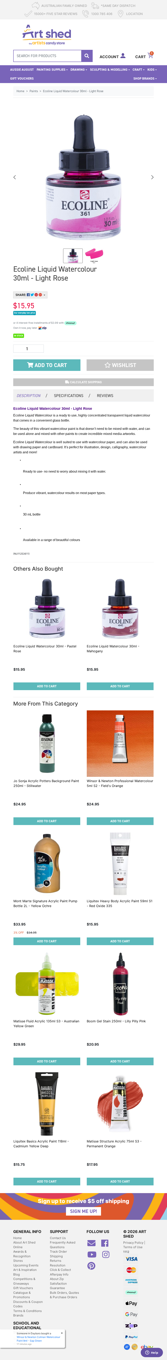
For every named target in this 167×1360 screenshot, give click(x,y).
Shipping (56, 1256)
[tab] (32, 395)
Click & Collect (60, 1270)
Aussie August (22, 69)
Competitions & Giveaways (24, 1281)
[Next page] (152, 177)
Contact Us (58, 1238)
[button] (120, 365)
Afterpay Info (59, 1274)
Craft (137, 69)
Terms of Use (133, 1247)
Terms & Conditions (27, 1311)
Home (17, 1238)
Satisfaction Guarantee (58, 1286)
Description (31, 395)
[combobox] (53, 56)
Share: (21, 295)
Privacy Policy (133, 1243)
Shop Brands (143, 78)
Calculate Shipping (85, 382)
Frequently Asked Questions (62, 1244)
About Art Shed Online (24, 1244)
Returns (55, 1261)
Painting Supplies (51, 69)
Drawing (77, 69)
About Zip (57, 1279)
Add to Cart (50, 365)
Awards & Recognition (22, 1254)
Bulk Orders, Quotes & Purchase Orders (64, 1295)
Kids (150, 69)
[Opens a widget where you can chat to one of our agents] (152, 1353)
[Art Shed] (47, 34)
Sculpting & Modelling (108, 69)
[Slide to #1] (73, 256)
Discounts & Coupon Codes (28, 1304)
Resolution (57, 1265)
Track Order (58, 1251)
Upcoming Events (25, 1265)
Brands (18, 1315)
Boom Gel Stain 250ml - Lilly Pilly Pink (116, 1021)
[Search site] (86, 56)
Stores (18, 1261)
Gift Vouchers (22, 78)
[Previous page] (15, 177)
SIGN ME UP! (83, 1211)
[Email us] (93, 1244)
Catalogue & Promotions (22, 1295)
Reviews (105, 395)
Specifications (72, 395)
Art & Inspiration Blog (25, 1272)
